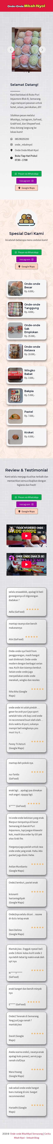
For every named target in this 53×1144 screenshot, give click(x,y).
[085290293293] (19, 139)
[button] (24, 72)
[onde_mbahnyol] (21, 145)
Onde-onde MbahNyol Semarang (26, 1133)
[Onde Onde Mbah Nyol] (24, 150)
